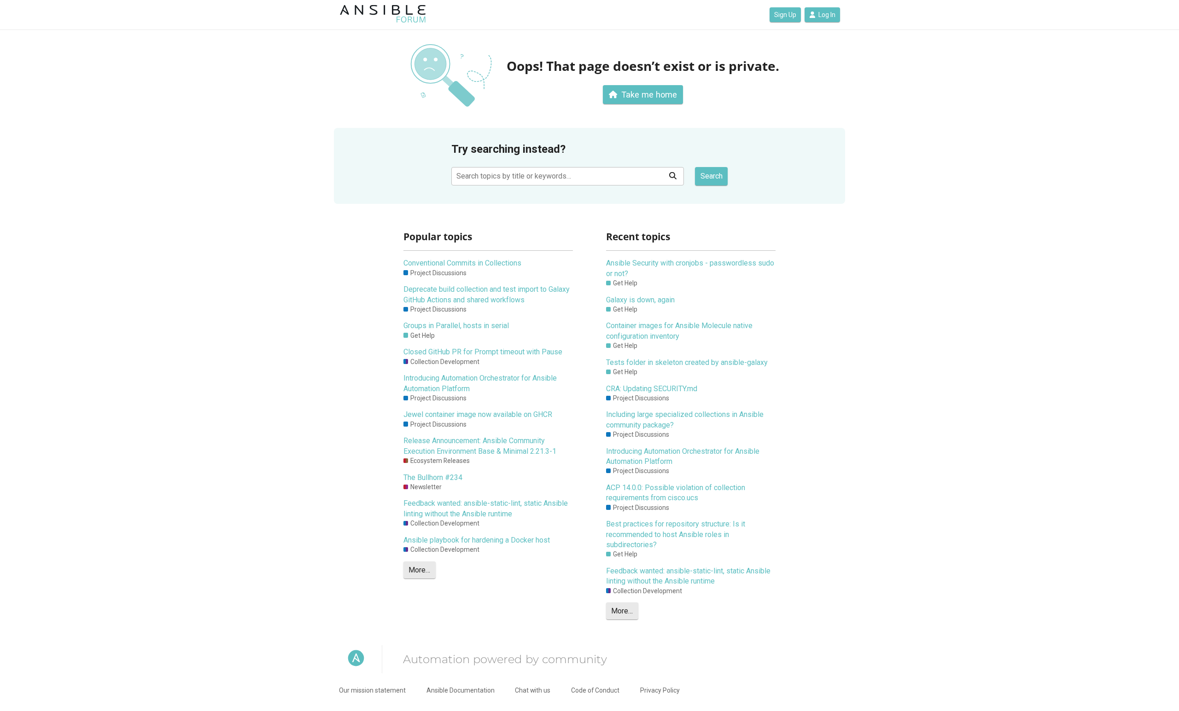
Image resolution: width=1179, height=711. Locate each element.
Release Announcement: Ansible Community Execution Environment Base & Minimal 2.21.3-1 (479, 445)
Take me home (649, 94)
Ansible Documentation (460, 690)
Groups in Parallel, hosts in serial (456, 325)
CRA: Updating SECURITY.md (651, 388)
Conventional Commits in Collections (462, 263)
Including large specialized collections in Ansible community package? (685, 419)
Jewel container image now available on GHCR (477, 414)
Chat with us (532, 690)
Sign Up (785, 14)
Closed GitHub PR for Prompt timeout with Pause (482, 351)
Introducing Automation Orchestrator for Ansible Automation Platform (480, 383)
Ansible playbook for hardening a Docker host (476, 540)
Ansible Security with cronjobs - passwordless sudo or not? (690, 268)
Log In (826, 14)
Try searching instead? (508, 149)
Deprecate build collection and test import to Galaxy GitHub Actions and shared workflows (486, 294)
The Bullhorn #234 (432, 477)
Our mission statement (372, 690)
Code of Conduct (595, 690)
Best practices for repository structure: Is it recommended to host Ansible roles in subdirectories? (675, 534)
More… (419, 570)
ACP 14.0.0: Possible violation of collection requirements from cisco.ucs (675, 492)
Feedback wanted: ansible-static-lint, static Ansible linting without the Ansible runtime (485, 508)
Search (711, 176)
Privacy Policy (660, 690)
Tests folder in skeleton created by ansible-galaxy (687, 362)
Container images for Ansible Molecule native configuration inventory (679, 330)
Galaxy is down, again (640, 299)
